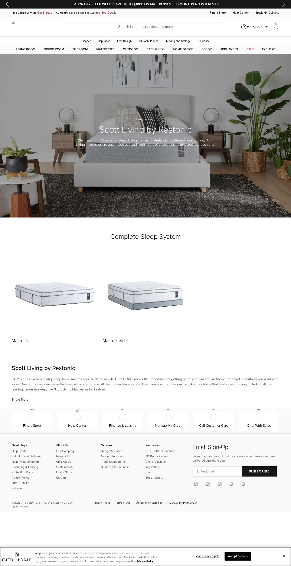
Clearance (203, 41)
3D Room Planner (148, 41)
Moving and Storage (178, 41)
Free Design (124, 41)
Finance (86, 41)
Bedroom (80, 49)
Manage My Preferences (183, 502)
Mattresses (105, 49)
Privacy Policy (145, 561)
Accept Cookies (238, 556)
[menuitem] (26, 49)
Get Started (44, 12)
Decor (207, 49)
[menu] (145, 49)
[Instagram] (196, 484)
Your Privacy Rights (207, 556)
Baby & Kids (155, 49)
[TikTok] (243, 484)
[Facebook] (208, 484)
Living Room (25, 49)
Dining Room (54, 49)
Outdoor (130, 49)
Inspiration (104, 41)
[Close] (284, 556)
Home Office (183, 49)
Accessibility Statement (149, 502)
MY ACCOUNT (258, 26)
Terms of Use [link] (122, 502)
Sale (250, 49)
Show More (20, 399)
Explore (268, 49)
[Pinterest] (231, 484)
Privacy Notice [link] (102, 502)
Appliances (229, 49)
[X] (220, 484)
